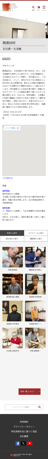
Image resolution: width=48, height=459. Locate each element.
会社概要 (24, 436)
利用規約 (24, 421)
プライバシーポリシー (24, 426)
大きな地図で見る (7, 178)
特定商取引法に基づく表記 (24, 431)
